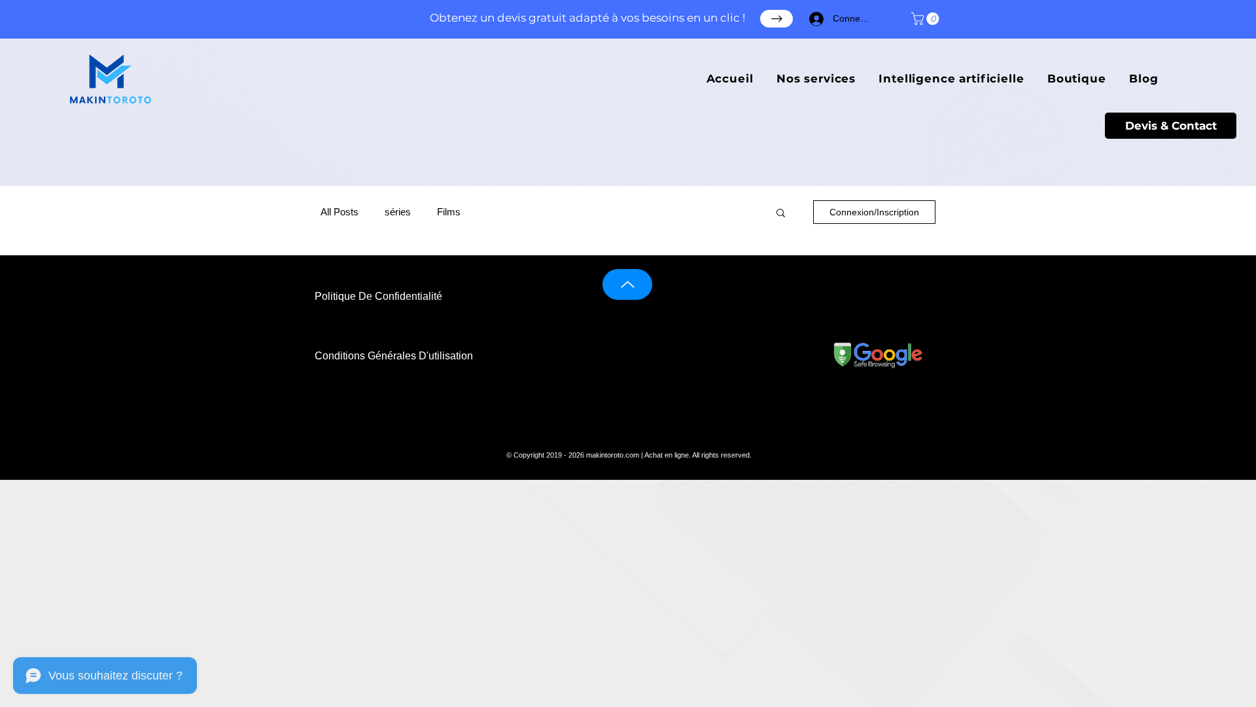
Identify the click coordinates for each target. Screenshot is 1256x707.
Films (449, 211)
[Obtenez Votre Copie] (776, 18)
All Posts (339, 211)
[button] (926, 18)
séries (398, 211)
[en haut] (627, 284)
